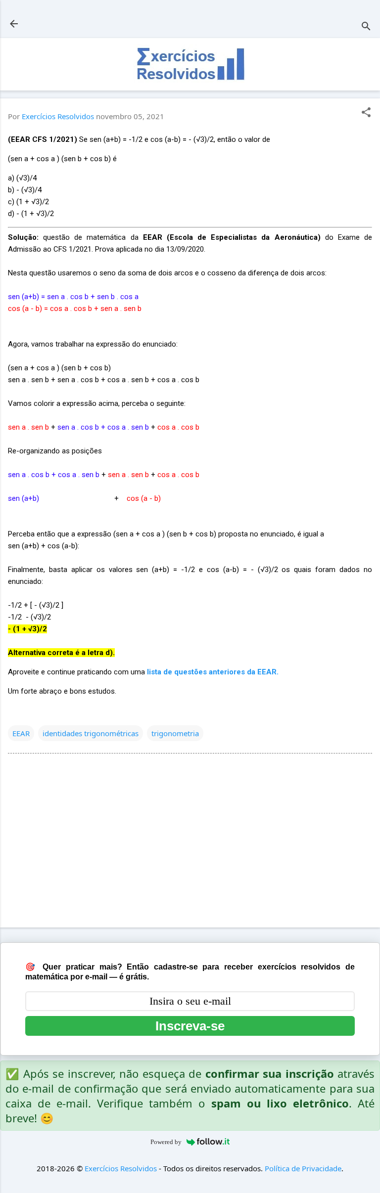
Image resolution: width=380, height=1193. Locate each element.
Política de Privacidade (303, 1168)
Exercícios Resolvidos (121, 1168)
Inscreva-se (190, 1025)
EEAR (21, 733)
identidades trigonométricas (91, 733)
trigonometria (175, 733)
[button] (366, 113)
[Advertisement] (190, 842)
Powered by (166, 1142)
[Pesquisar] (366, 27)
